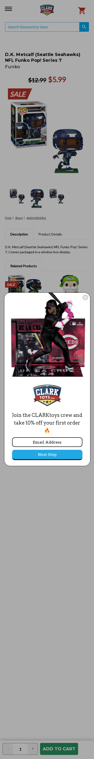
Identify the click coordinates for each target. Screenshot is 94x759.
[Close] (85, 297)
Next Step (47, 454)
